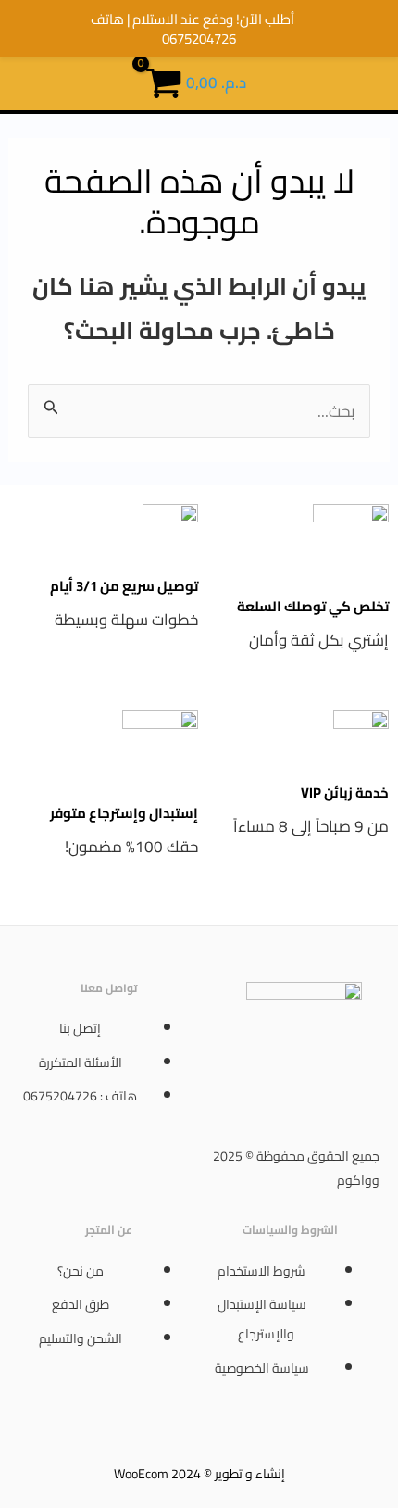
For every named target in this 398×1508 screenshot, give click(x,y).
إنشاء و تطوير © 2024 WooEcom (199, 1474)
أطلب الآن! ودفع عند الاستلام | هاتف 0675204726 (192, 29)
